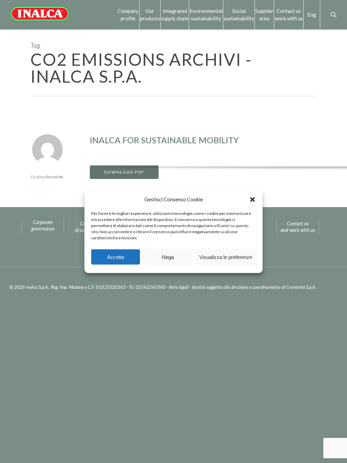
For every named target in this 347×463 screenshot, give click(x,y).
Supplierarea (264, 14)
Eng (311, 15)
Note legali (178, 287)
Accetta (115, 257)
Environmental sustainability (206, 14)
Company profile (128, 14)
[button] (252, 199)
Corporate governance (43, 225)
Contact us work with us (289, 14)
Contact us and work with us (298, 227)
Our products (150, 14)
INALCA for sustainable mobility (164, 140)
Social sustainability (239, 14)
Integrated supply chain (174, 14)
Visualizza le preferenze (225, 257)
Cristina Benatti (44, 176)
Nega (168, 257)
